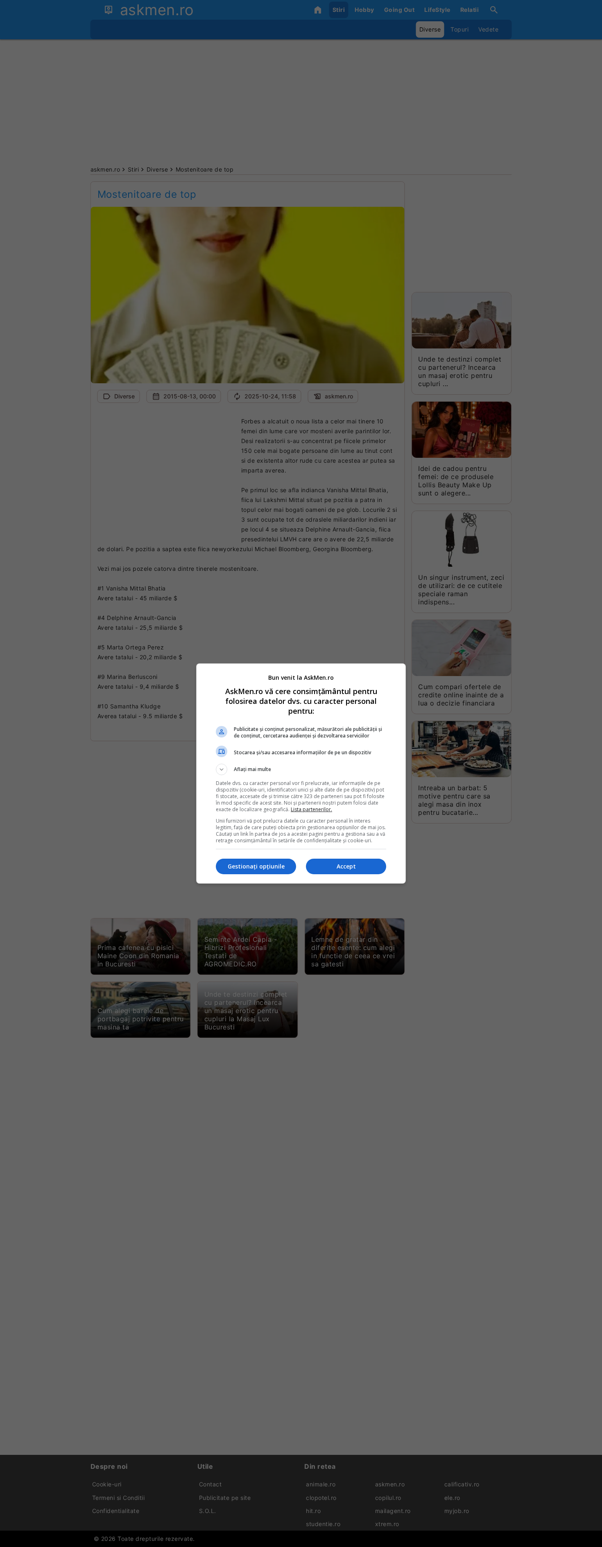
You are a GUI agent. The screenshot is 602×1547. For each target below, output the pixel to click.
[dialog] (301, 773)
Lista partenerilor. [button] (311, 809)
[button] (301, 769)
